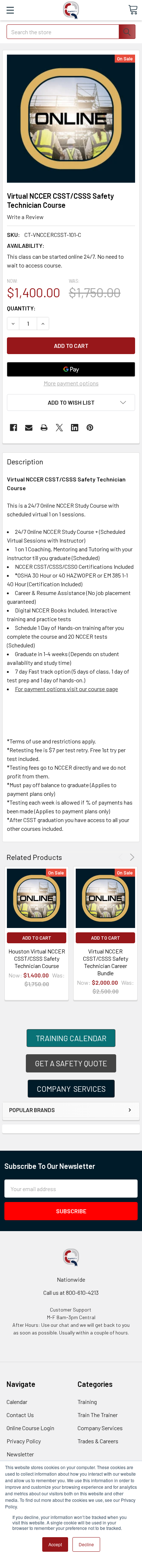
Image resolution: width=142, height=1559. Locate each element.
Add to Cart (36, 938)
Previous (121, 857)
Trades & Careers (98, 1440)
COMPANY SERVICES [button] (71, 1088)
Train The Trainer (98, 1414)
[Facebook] (13, 427)
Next (130, 857)
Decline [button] (86, 1544)
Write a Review (25, 216)
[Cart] (133, 10)
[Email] (28, 427)
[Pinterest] (89, 427)
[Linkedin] (74, 427)
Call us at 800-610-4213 (71, 1292)
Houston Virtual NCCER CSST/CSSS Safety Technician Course (36, 958)
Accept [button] (55, 1544)
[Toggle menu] (10, 10)
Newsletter (20, 1454)
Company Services (100, 1427)
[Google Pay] (71, 369)
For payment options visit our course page (66, 688)
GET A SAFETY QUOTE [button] (71, 1063)
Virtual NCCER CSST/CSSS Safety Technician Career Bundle (105, 962)
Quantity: (21, 308)
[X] (59, 427)
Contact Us (20, 1414)
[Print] (44, 427)
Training (87, 1401)
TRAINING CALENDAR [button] (71, 1038)
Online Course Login (30, 1427)
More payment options (71, 383)
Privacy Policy (24, 1440)
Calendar (17, 1401)
